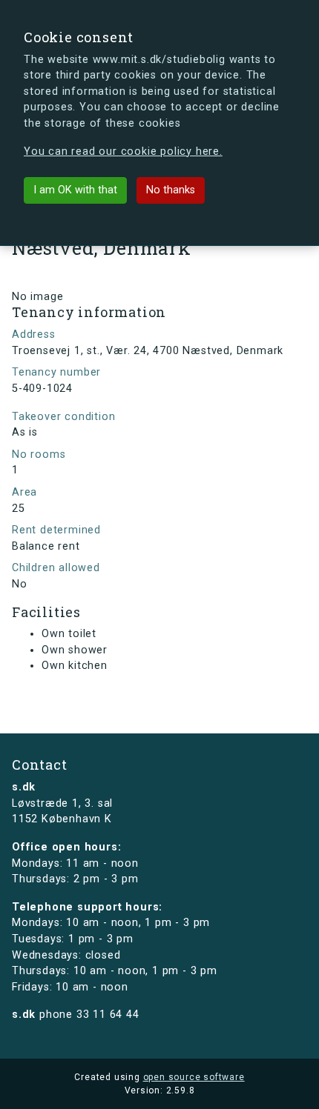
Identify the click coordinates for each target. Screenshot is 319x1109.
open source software (194, 1077)
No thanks (170, 190)
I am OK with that (75, 190)
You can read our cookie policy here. (123, 151)
